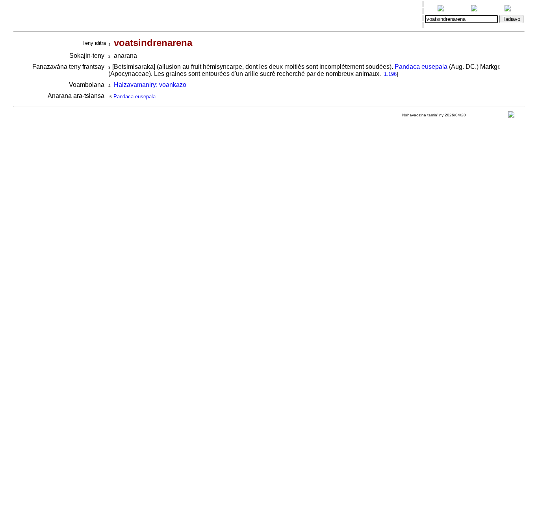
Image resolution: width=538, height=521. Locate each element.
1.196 (390, 74)
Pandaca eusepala (421, 66)
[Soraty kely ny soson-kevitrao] (511, 116)
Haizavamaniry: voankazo (150, 84)
